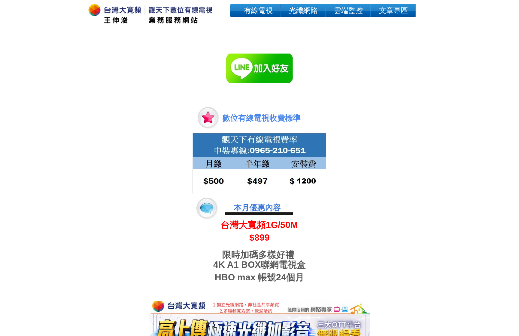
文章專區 (393, 10)
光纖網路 (303, 10)
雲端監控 (348, 10)
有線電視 (258, 10)
